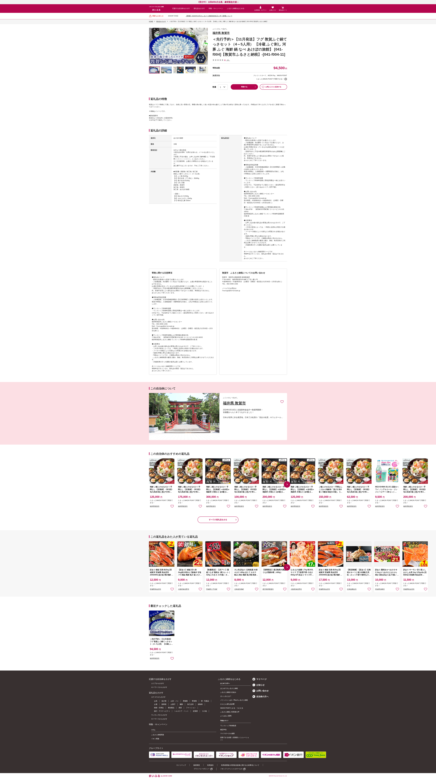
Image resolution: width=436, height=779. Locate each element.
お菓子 (173, 704)
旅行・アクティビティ (162, 711)
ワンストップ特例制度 (228, 726)
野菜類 (194, 701)
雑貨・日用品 (159, 708)
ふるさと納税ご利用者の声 (229, 712)
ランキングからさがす (159, 715)
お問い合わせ (262, 691)
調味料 (200, 704)
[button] (287, 484)
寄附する (244, 87)
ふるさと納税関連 (157, 735)
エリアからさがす (157, 683)
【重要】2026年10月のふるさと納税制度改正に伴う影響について (209, 16)
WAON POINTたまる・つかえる (231, 708)
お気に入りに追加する (273, 87)
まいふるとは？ (225, 696)
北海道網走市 (352, 589)
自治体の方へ (262, 696)
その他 (204, 711)
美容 (180, 708)
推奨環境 (196, 765)
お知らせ (260, 685)
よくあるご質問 (225, 716)
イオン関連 (155, 739)
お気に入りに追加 (282, 401)
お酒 (155, 704)
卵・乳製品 (205, 701)
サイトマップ (181, 765)
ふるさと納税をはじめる (235, 8)
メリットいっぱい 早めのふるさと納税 (234, 700)
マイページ (261, 679)
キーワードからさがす (159, 687)
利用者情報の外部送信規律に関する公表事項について (240, 765)
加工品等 (190, 704)
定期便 (195, 711)
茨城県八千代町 (211, 589)
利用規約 (210, 765)
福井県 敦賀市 (221, 32)
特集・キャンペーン (216, 8)
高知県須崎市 (380, 589)
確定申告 (223, 729)
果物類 (185, 701)
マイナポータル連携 (227, 733)
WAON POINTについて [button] (285, 79)
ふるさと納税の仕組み (228, 692)
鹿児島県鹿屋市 (268, 589)
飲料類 (164, 704)
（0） (228, 60)
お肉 (155, 701)
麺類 (181, 704)
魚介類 (164, 701)
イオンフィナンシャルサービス (231, 769)
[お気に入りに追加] (282, 401)
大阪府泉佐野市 (183, 589)
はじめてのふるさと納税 (229, 688)
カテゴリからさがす (158, 697)
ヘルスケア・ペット (181, 711)
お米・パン (175, 701)
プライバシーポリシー (202, 769)
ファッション (191, 708)
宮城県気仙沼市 (155, 589)
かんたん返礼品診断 (227, 704)
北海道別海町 (239, 589)
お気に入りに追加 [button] (172, 506)
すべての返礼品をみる (218, 520)
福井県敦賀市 (154, 506)
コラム (153, 730)
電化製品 (171, 708)
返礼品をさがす (199, 8)
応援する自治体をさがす (181, 8)
